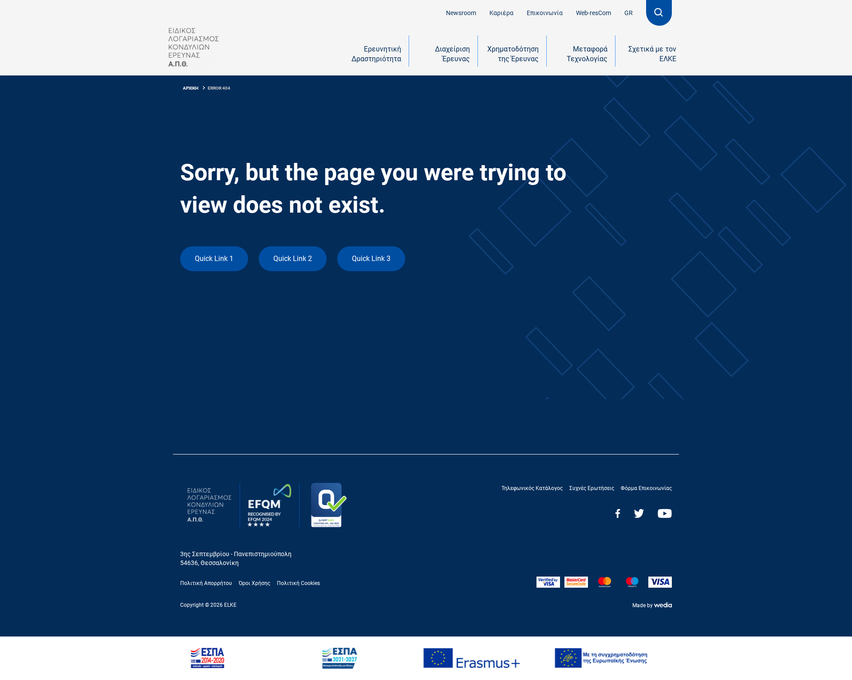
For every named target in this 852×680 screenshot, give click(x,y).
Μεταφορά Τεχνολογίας (587, 54)
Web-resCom (593, 12)
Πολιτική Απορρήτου (206, 583)
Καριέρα (501, 12)
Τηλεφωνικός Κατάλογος (532, 488)
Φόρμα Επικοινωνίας (646, 488)
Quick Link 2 (292, 258)
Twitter (639, 513)
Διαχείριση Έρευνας (452, 54)
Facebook (617, 513)
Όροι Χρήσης (254, 583)
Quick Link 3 (371, 258)
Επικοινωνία (545, 12)
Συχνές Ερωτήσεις (591, 488)
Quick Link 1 (214, 258)
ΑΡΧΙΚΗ (190, 88)
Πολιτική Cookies (298, 583)
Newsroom (461, 12)
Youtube (665, 513)
